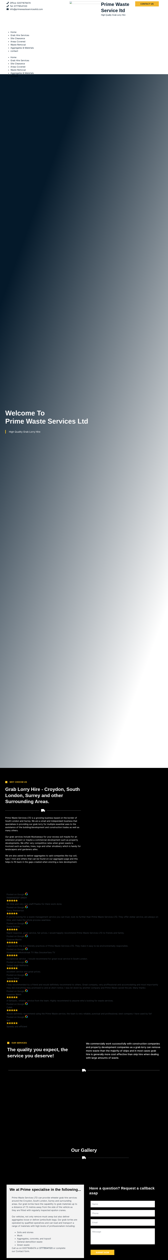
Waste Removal (18, 44)
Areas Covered (17, 41)
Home (13, 32)
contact (14, 51)
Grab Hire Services (19, 35)
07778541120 (46, 1248)
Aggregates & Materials (22, 47)
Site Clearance (17, 38)
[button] (84, 54)
